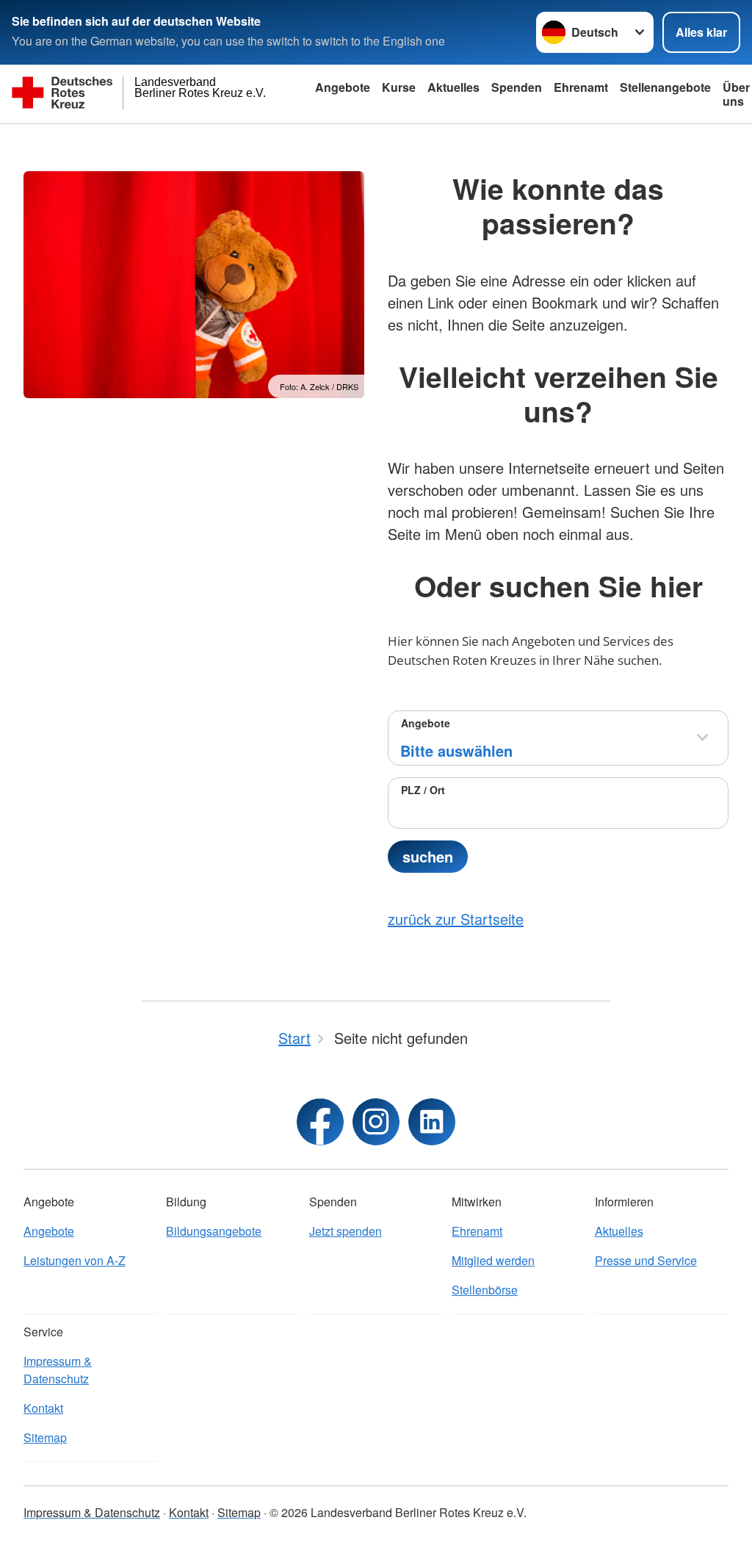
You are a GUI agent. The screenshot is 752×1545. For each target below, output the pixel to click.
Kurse (399, 87)
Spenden (516, 87)
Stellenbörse (485, 1289)
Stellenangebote (665, 87)
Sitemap (45, 1437)
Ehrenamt (581, 87)
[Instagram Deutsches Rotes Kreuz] (376, 1121)
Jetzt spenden (345, 1230)
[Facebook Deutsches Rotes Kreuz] (320, 1121)
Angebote (342, 87)
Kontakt (43, 1408)
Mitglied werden (493, 1260)
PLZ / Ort (423, 789)
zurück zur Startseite (456, 918)
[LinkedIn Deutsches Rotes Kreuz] (431, 1121)
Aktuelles (453, 87)
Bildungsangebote (213, 1230)
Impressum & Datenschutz (58, 1370)
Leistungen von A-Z (75, 1260)
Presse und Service (646, 1260)
